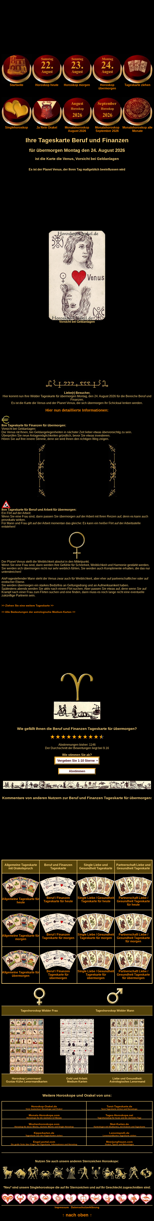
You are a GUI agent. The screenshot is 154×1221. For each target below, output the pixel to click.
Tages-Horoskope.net (119, 1116)
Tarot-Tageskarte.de (119, 1107)
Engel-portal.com (44, 1142)
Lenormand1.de (119, 1134)
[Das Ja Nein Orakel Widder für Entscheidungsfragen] (47, 124)
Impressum (62, 1207)
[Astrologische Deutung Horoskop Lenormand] (27, 1072)
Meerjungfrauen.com (119, 1142)
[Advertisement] (77, 28)
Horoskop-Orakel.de (44, 1107)
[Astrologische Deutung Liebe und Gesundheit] (127, 1070)
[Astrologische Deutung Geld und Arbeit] (77, 1072)
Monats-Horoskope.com (44, 1116)
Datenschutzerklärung (85, 1207)
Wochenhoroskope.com (44, 1125)
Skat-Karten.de (119, 1125)
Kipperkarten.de (44, 1134)
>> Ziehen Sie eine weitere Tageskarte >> (28, 605)
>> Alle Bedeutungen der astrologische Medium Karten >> (38, 611)
